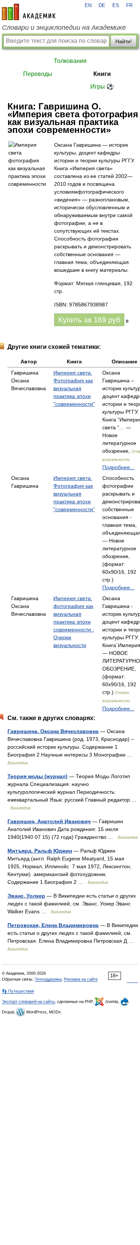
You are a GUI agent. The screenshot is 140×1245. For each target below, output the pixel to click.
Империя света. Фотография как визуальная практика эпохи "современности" (74, 388)
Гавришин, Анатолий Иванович (49, 821)
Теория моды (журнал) (37, 776)
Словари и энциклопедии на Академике (64, 27)
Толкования (70, 61)
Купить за (89, 320)
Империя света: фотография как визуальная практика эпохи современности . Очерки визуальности (73, 621)
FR (129, 5)
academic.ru (29, 12)
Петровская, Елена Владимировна (53, 925)
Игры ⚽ (102, 86)
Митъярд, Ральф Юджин (39, 851)
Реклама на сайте (81, 979)
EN (88, 5)
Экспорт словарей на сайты (28, 1001)
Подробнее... (118, 467)
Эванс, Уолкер (26, 896)
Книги (102, 74)
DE (102, 5)
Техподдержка (48, 979)
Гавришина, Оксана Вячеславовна (53, 731)
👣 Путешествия (18, 991)
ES (115, 5)
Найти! (123, 41)
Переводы (37, 74)
